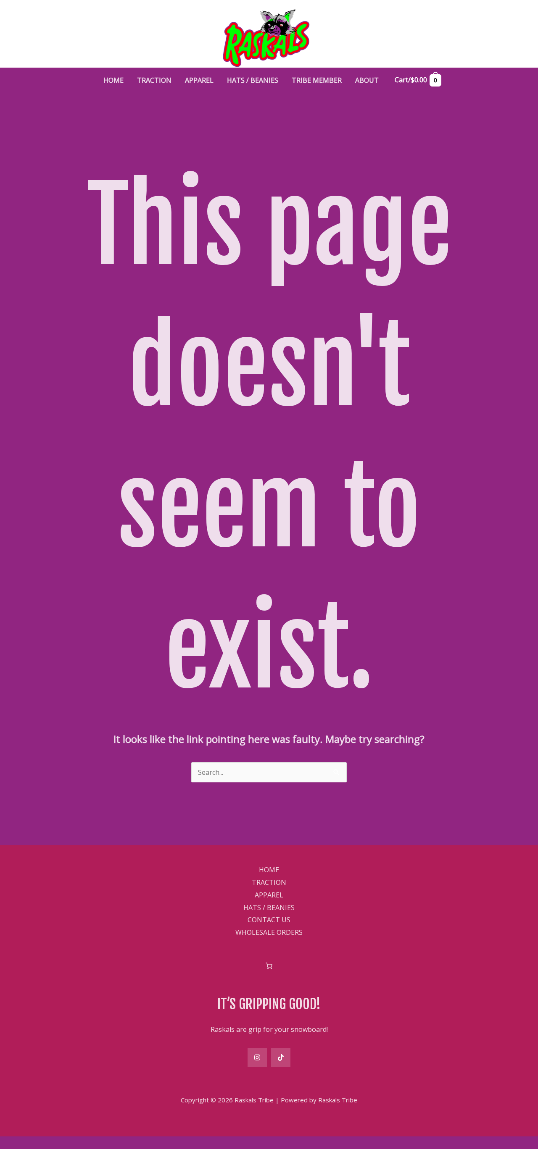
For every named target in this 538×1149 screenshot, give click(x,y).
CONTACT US (269, 919)
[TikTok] (280, 1057)
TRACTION (269, 882)
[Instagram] (257, 1057)
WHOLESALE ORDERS (269, 932)
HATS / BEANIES (269, 907)
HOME (269, 869)
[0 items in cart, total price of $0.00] (269, 966)
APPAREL (269, 895)
